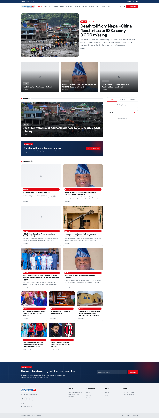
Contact (129, 415)
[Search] (120, 6)
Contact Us (106, 6)
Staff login (135, 415)
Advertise (128, 1)
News (62, 6)
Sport (98, 6)
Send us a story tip (29, 404)
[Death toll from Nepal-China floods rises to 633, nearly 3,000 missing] (50, 35)
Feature (55, 6)
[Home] (28, 6)
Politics (84, 6)
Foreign (91, 6)
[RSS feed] (31, 399)
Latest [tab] (112, 99)
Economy (69, 6)
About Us (47, 6)
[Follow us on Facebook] (137, 2)
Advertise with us (28, 406)
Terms (106, 395)
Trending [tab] (133, 99)
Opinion (77, 6)
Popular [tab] (122, 99)
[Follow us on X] (133, 2)
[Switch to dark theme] (124, 6)
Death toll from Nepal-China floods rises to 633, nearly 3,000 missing (106, 30)
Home (40, 6)
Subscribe (133, 6)
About (123, 415)
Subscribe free (94, 148)
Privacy (107, 392)
